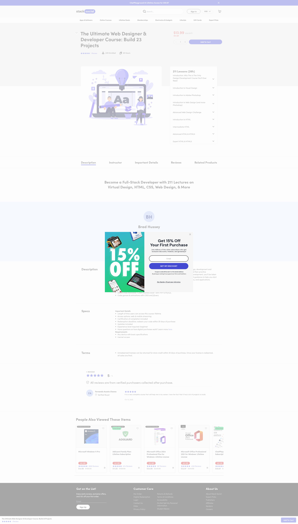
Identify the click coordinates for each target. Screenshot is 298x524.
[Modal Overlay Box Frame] (149, 262)
